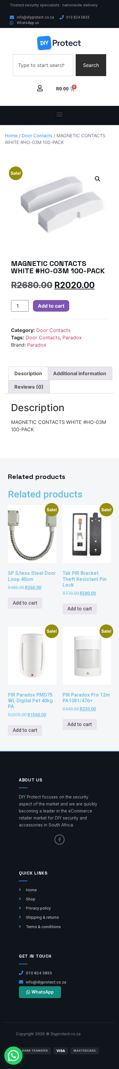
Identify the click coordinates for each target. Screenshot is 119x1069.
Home (11, 135)
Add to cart (51, 306)
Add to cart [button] (25, 603)
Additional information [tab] (79, 373)
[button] (60, 114)
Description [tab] (28, 373)
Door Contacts (37, 135)
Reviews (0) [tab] (29, 387)
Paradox (72, 337)
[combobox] (43, 65)
